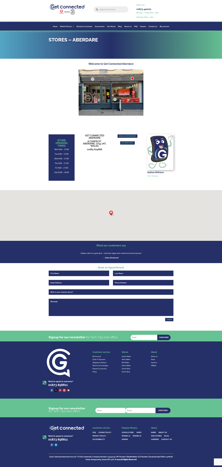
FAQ (135, 26)
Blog (120, 26)
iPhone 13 (126, 436)
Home (55, 26)
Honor (125, 439)
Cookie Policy (104, 432)
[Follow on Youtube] (68, 390)
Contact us (153, 26)
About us (128, 26)
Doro (139, 432)
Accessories (100, 26)
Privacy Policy (99, 436)
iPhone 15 (137, 436)
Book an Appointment (127, 136)
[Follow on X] (56, 390)
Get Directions (127, 143)
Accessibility (98, 439)
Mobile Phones (66, 26)
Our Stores (111, 26)
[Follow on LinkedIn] (56, 444)
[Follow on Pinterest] (60, 390)
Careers (143, 26)
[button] (111, 212)
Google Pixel (128, 432)
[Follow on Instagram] (64, 390)
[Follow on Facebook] (51, 390)
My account (164, 26)
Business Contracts (84, 26)
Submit (169, 319)
